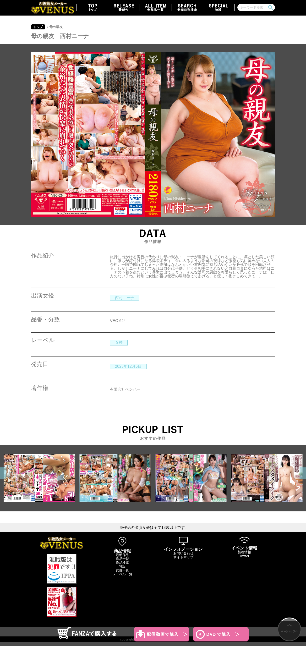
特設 (122, 566)
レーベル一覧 (122, 574)
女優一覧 (122, 570)
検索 (270, 7)
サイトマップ (183, 557)
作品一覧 (122, 559)
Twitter (244, 556)
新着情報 (244, 552)
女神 (119, 342)
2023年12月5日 (128, 366)
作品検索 (122, 562)
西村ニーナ (124, 298)
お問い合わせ (183, 553)
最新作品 (122, 555)
